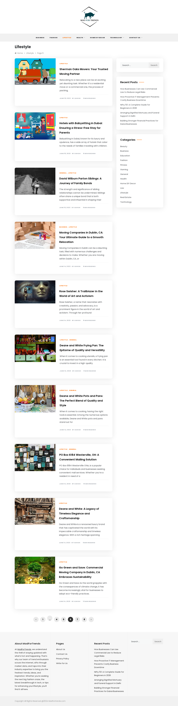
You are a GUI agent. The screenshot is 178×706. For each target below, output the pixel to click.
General (63, 173)
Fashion (53, 38)
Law (122, 188)
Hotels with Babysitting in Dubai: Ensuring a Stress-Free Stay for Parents (81, 127)
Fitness (123, 165)
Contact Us (134, 38)
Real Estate (125, 197)
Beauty (123, 146)
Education (125, 155)
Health (79, 38)
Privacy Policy (62, 658)
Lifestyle (67, 38)
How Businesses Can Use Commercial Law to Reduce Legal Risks (107, 652)
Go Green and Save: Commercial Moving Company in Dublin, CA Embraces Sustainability (81, 572)
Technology (116, 38)
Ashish (78, 98)
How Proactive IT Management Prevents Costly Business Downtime (109, 664)
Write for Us (61, 663)
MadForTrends (24, 649)
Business (40, 38)
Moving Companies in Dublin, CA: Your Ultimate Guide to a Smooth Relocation (81, 237)
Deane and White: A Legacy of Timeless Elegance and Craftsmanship (79, 513)
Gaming (124, 169)
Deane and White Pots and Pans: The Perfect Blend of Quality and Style (81, 400)
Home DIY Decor (97, 38)
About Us (60, 649)
